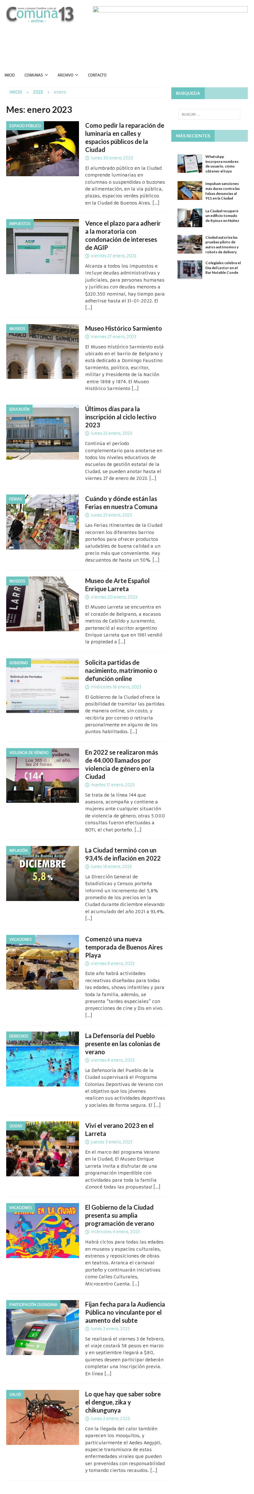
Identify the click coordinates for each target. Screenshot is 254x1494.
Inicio (10, 75)
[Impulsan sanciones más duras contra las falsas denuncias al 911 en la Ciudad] (189, 190)
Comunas (33, 75)
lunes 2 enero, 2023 (110, 1328)
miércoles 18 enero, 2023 (116, 687)
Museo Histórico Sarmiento (123, 328)
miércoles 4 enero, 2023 (115, 1231)
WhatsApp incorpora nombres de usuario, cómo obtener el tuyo (222, 163)
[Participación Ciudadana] (42, 1327)
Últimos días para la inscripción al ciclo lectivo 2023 (120, 417)
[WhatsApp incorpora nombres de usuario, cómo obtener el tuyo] (189, 163)
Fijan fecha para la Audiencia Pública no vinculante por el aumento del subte (125, 1312)
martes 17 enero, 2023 (113, 785)
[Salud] (42, 1417)
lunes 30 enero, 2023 (112, 158)
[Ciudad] (42, 1148)
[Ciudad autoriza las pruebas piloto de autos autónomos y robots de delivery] (189, 244)
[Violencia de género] (42, 775)
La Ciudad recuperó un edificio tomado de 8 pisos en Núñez (222, 216)
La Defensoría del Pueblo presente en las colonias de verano (122, 1043)
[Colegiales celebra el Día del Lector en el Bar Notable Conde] (189, 269)
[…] (156, 203)
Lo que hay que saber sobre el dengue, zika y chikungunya (123, 1402)
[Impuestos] (42, 246)
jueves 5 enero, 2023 (111, 1142)
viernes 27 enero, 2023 (113, 256)
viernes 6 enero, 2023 (112, 963)
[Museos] (42, 351)
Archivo (65, 75)
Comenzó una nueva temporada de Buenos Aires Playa (124, 947)
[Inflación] (42, 873)
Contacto (97, 75)
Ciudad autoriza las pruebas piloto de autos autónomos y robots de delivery (222, 244)
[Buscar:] (209, 114)
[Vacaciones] (42, 962)
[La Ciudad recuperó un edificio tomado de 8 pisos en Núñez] (189, 218)
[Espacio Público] (42, 148)
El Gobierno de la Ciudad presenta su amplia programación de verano (119, 1215)
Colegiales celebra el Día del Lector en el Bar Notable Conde (223, 267)
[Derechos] (42, 1059)
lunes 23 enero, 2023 (111, 433)
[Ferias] (42, 521)
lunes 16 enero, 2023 (111, 866)
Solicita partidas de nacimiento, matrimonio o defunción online (121, 670)
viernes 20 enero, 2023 (114, 597)
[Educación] (42, 432)
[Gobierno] (42, 685)
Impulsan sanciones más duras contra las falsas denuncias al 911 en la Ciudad (222, 190)
